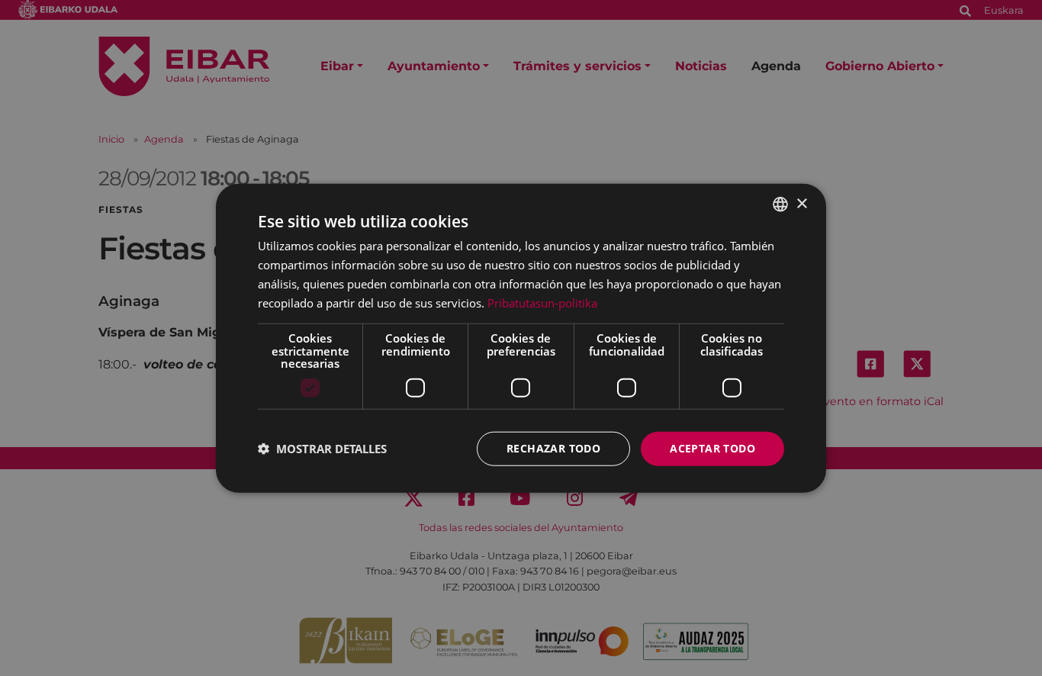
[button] (322, 448)
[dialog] (521, 338)
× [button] (801, 203)
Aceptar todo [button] (712, 448)
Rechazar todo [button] (553, 448)
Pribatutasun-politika (542, 302)
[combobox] (780, 204)
